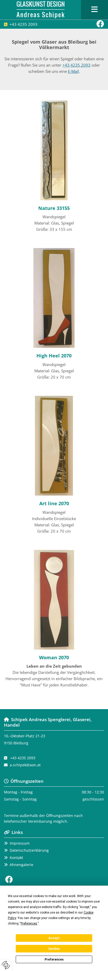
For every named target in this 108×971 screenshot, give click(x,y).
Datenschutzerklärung (29, 850)
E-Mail (73, 71)
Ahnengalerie (21, 864)
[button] (94, 10)
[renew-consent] (6, 965)
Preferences (54, 959)
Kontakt (16, 857)
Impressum (20, 843)
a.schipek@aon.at (25, 764)
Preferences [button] (29, 923)
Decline (54, 949)
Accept (54, 938)
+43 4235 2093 (23, 24)
